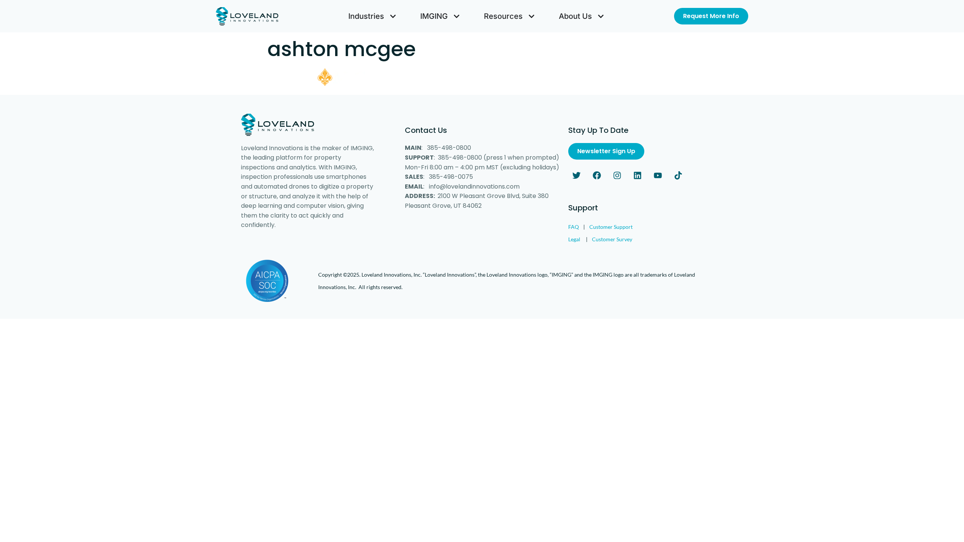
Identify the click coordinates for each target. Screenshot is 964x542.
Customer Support (611, 227)
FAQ (573, 227)
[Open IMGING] (456, 16)
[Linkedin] (637, 175)
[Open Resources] (531, 16)
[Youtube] (658, 175)
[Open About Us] (601, 16)
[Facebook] (597, 175)
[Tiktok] (678, 175)
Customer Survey (612, 239)
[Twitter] (576, 175)
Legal (574, 239)
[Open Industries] (393, 16)
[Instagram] (617, 175)
